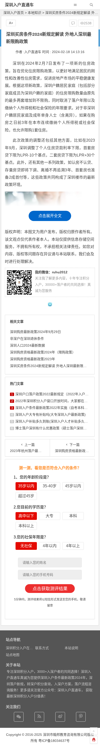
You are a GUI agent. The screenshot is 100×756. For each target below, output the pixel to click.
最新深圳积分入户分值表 (25, 696)
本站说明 (71, 648)
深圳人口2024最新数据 (27, 345)
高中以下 (26, 516)
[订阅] (39, 717)
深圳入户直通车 (19, 5)
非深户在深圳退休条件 (27, 339)
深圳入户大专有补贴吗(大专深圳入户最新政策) (50, 414)
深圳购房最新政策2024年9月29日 (35, 332)
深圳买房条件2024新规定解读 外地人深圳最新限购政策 (51, 366)
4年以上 (73, 546)
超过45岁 (26, 496)
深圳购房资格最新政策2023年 (32, 359)
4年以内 (50, 546)
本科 (73, 516)
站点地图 (12, 655)
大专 (49, 516)
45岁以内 (73, 486)
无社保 (26, 546)
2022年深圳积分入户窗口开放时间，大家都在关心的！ (56, 401)
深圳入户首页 (13, 13)
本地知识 (34, 13)
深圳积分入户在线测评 (23, 648)
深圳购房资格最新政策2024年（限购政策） (42, 352)
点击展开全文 (50, 216)
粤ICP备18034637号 (54, 741)
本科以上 (26, 526)
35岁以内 (26, 486)
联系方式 (42, 648)
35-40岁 (50, 486)
